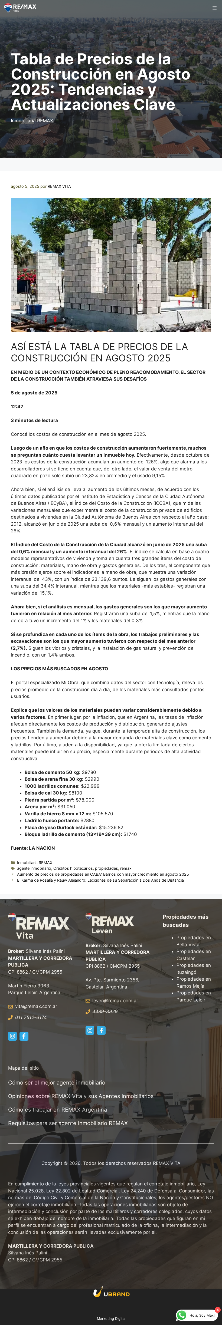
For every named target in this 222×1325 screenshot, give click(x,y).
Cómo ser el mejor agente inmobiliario (56, 1082)
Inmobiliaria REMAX (32, 120)
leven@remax (107, 1000)
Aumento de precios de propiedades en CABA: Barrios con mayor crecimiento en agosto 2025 (103, 874)
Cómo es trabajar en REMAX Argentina (57, 1109)
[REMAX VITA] (21, 8)
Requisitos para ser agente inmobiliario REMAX (68, 1123)
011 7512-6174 (31, 1017)
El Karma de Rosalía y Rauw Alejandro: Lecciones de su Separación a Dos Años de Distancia (100, 880)
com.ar (130, 1000)
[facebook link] (23, 1036)
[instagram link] (12, 1036)
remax (126, 868)
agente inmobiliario (34, 868)
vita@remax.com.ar (36, 1006)
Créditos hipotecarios (73, 868)
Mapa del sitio (23, 1068)
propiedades (106, 868)
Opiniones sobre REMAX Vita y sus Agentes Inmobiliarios (81, 1096)
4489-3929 (105, 1011)
